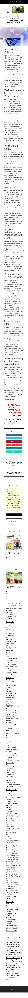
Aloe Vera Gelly (10, 848)
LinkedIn (14, 448)
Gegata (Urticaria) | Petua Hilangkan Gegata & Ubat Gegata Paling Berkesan (13, 944)
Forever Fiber (10, 629)
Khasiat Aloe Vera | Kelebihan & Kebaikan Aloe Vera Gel (13, 952)
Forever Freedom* (11, 685)
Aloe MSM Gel (10, 695)
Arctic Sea (9, 612)
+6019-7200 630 (14, 415)
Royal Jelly (9, 618)
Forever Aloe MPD (11, 931)
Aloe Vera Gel (10, 610)
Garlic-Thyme (10, 643)
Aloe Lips (8, 898)
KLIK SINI (17, 421)
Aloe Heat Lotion (11, 693)
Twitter (14, 438)
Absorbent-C (9, 680)
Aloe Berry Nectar (11, 653)
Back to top (14, 989)
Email (14, 451)
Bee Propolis (9, 676)
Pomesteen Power (11, 616)
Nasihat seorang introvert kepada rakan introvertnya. (14, 472)
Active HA (9, 687)
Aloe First (8, 880)
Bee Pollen (9, 631)
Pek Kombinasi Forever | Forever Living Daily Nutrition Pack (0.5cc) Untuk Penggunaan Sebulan (14, 554)
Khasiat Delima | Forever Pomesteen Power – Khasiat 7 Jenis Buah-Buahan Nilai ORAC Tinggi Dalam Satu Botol (14, 588)
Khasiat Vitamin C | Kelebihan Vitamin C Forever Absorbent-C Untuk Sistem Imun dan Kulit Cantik (14, 967)
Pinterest (14, 441)
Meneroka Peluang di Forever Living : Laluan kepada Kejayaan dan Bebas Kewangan (14, 463)
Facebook (14, 434)
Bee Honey (9, 794)
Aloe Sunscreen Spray (12, 927)
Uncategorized (10, 16)
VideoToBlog (12, 399)
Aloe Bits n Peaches (11, 672)
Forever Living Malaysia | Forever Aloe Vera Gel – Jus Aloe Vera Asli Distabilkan (14, 975)
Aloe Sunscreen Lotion (12, 925)
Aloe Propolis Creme (12, 850)
